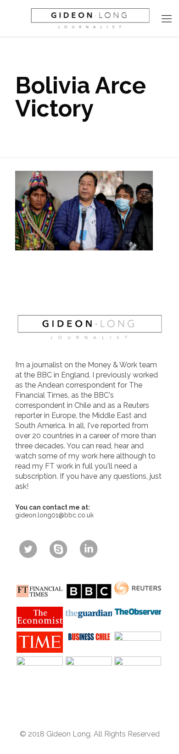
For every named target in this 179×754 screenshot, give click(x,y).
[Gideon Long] (89, 18)
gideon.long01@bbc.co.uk (54, 515)
